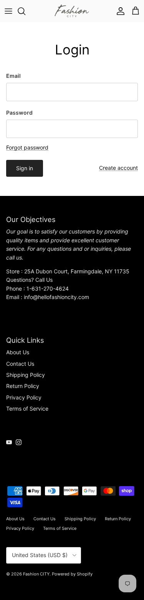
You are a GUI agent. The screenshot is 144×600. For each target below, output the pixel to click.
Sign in (24, 168)
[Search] (25, 11)
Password (19, 112)
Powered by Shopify (72, 574)
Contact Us (20, 363)
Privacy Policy (23, 397)
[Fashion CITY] (72, 11)
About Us (17, 352)
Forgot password (27, 147)
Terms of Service (27, 408)
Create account (118, 167)
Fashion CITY (36, 574)
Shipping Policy (25, 375)
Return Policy (22, 386)
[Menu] (8, 11)
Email (13, 75)
